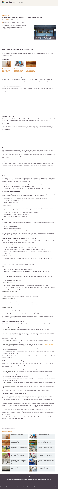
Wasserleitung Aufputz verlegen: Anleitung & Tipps (30, 70)
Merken (13, 22)
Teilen (18, 22)
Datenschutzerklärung (53, 486)
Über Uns (18, 486)
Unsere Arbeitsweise (26, 486)
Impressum (45, 486)
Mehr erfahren (43, 481)
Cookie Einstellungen (36, 486)
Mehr (23, 22)
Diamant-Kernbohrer (49, 344)
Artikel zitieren (6, 22)
